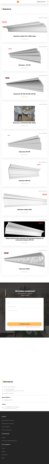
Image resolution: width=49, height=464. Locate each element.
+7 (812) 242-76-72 (8, 400)
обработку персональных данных (33, 326)
